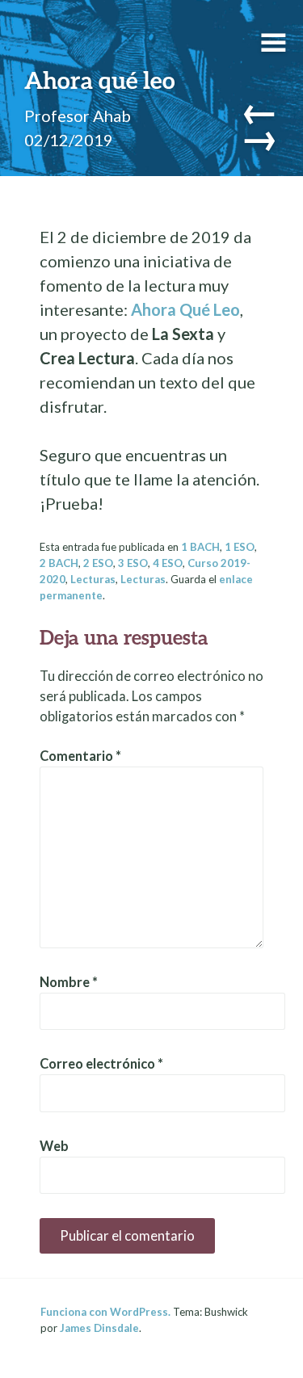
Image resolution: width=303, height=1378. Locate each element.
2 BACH (59, 563)
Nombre (69, 982)
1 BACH (200, 546)
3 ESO (133, 563)
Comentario (80, 756)
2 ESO (98, 563)
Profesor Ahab (77, 115)
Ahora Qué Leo (185, 309)
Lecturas (93, 579)
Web (54, 1146)
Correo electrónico (101, 1064)
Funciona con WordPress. (105, 1311)
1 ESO (240, 546)
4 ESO (168, 563)
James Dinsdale (99, 1327)
